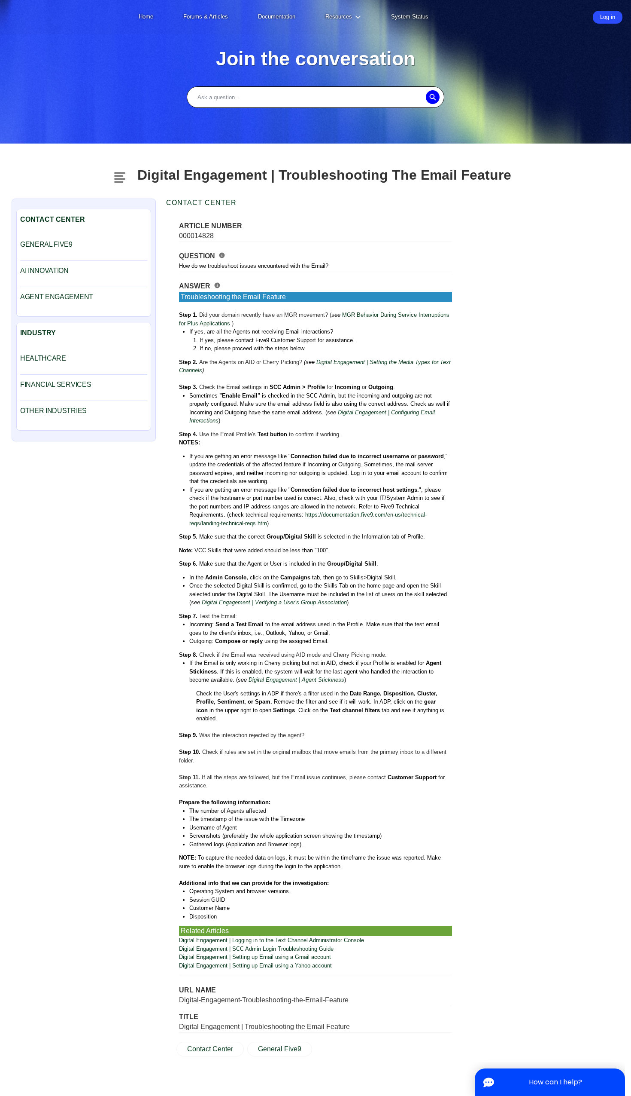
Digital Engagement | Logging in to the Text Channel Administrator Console (271, 940)
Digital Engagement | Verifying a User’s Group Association (274, 602)
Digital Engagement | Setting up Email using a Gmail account (255, 957)
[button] (432, 97)
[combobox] (315, 97)
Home (146, 16)
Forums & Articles (205, 16)
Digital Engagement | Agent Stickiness (296, 680)
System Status (409, 16)
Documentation (276, 16)
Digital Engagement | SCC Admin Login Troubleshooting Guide (256, 949)
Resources (338, 16)
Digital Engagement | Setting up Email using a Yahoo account (255, 965)
